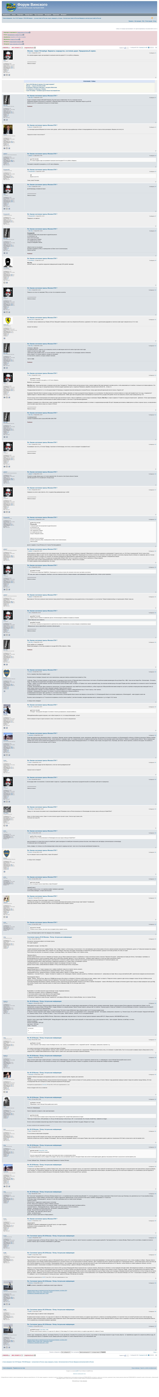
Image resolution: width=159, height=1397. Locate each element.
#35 (155, 939)
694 (12, 1297)
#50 (155, 1326)
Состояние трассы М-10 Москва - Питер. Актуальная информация (49, 937)
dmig (30, 938)
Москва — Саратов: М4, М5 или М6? (36, 86)
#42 (155, 1147)
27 (8, 1228)
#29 (155, 809)
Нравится (13, 47)
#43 (155, 1166)
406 (12, 160)
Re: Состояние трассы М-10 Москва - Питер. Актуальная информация (50, 1236)
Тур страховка (39, 14)
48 (11, 275)
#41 (155, 1131)
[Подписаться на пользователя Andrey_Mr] (4, 338)
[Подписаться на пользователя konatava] (9, 1304)
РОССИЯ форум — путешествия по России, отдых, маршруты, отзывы (43, 18)
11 (11, 111)
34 (8, 163)
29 (11, 910)
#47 (155, 1254)
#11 (155, 319)
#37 (155, 1039)
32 (8, 144)
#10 (155, 290)
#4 (155, 155)
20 (8, 1139)
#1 (155, 52)
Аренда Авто (29, 14)
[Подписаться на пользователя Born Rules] (7, 825)
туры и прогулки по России (16, 44)
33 (11, 944)
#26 (155, 735)
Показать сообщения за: (55, 1352)
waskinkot (31, 735)
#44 (155, 1193)
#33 (155, 898)
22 (8, 334)
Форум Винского (32, 4)
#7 (155, 216)
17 (11, 767)
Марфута (31, 1003)
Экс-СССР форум (18, 18)
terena (30, 1220)
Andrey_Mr (31, 319)
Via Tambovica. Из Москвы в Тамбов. (36, 89)
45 (8, 750)
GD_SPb (30, 706)
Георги (30, 1237)
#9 (155, 260)
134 (12, 66)
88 (11, 909)
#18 (155, 519)
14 (11, 112)
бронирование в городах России (15, 34)
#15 (155, 444)
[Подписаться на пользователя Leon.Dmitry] (7, 283)
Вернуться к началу (155, 77)
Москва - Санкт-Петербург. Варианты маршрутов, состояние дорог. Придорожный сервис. (61, 51)
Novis (30, 1099)
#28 (155, 779)
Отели (14, 14)
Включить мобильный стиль (79, 1373)
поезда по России (14, 39)
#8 (155, 230)
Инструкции (138, 21)
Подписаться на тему (29, 47)
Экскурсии (48, 14)
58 (8, 912)
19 (7, 688)
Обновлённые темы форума (79, 1381)
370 (12, 141)
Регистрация (148, 21)
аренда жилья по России (23, 32)
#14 (155, 414)
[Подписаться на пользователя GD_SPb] (7, 728)
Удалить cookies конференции (148, 1368)
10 (11, 943)
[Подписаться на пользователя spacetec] (7, 917)
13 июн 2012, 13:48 (43, 1329)
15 (11, 722)
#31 (155, 852)
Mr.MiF (30, 1254)
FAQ (143, 21)
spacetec (31, 898)
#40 (155, 1099)
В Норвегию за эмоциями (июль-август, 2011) (38, 1293)
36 (8, 1245)
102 (12, 274)
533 (12, 748)
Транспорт (56, 14)
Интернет (63, 14)
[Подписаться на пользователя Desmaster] (7, 1092)
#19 (155, 551)
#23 (155, 642)
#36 (155, 1003)
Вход (154, 21)
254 (12, 142)
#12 (155, 345)
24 (8, 1088)
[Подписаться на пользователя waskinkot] (9, 755)
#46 (155, 1237)
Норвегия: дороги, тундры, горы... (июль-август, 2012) (39, 1291)
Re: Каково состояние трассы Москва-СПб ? (42, 95)
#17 (155, 489)
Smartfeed (152, 18)
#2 (155, 97)
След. (154, 1352)
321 (12, 685)
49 (8, 947)
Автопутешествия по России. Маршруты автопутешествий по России (82, 18)
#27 (155, 762)
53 (8, 277)
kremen (30, 671)
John (30, 52)
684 (12, 1298)
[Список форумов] (9, 7)
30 (11, 1137)
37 (8, 70)
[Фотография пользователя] (7, 75)
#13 (155, 375)
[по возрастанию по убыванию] (98, 1352)
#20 (155, 567)
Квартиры (20, 14)
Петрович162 (32, 171)
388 (12, 161)
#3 (155, 127)
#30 (155, 832)
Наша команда (135, 1368)
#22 (155, 612)
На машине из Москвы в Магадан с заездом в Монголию (41, 87)
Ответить (4, 47)
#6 (155, 186)
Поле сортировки (75, 1352)
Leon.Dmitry (31, 260)
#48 (155, 1283)
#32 (155, 878)
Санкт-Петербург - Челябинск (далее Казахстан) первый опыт (43, 90)
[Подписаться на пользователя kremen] (4, 691)
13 (156, 47)
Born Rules (31, 808)
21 (11, 177)
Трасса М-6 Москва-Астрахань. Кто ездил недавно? (40, 84)
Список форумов (7, 18)
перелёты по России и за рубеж (18, 37)
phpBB (76, 1370)
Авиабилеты (6, 14)
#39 (155, 1074)
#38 (155, 1057)
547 (12, 68)
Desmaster (31, 1074)
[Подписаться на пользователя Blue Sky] (7, 120)
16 (11, 768)
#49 (155, 1311)
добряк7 (30, 155)
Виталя (30, 127)
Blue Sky (31, 97)
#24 (155, 671)
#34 (155, 924)
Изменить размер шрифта (155, 18)
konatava (31, 1282)
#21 (155, 596)
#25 (155, 706)
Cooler (30, 762)
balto (30, 1131)
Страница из (143, 47)
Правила (131, 21)
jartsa (30, 832)
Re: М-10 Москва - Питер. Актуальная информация (44, 1001)
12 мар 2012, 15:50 (43, 1150)
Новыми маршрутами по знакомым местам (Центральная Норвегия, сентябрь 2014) (47, 1290)
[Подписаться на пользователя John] (9, 75)
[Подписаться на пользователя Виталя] (9, 148)
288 (12, 747)
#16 (155, 473)
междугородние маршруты (15, 41)
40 (8, 687)
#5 (155, 171)
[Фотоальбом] (4, 75)
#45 (155, 1220)
